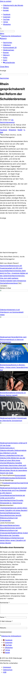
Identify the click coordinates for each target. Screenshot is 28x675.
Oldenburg (7, 45)
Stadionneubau (9, 478)
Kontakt (6, 10)
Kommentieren (12, 283)
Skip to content (5, 1)
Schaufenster (10, 62)
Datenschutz (7, 670)
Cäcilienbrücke (20, 478)
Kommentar (5, 603)
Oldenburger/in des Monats (13, 5)
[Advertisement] (14, 235)
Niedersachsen (8, 50)
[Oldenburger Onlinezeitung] (10, 636)
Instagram (6, 17)
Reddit (20, 130)
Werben (6, 8)
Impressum (7, 667)
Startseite (3, 283)
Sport (5, 60)
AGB (4, 672)
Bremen (6, 52)
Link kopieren (4, 285)
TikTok (5, 22)
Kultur (5, 57)
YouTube (6, 19)
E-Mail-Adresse (6, 621)
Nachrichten (7, 42)
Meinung (6, 55)
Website (3, 628)
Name (3, 617)
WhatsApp (7, 24)
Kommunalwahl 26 (9, 47)
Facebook (6, 14)
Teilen (19, 283)
